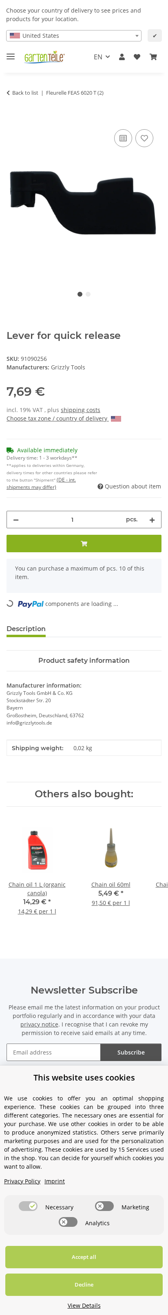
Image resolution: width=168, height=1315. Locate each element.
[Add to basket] (13, 118)
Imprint (54, 1181)
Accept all (84, 1257)
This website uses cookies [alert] (84, 1077)
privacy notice (39, 1024)
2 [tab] (88, 294)
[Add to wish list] (144, 138)
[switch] (28, 1206)
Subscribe (131, 1052)
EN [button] (98, 56)
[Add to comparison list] (123, 138)
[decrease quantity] (16, 519)
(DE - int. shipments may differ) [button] (41, 483)
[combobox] (73, 35)
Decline (84, 1284)
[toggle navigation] (11, 53)
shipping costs (80, 410)
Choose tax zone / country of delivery (58, 418)
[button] (122, 57)
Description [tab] (26, 629)
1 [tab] (79, 294)
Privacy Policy (22, 1181)
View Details (84, 1305)
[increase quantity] (152, 519)
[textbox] (74, 35)
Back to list (25, 92)
